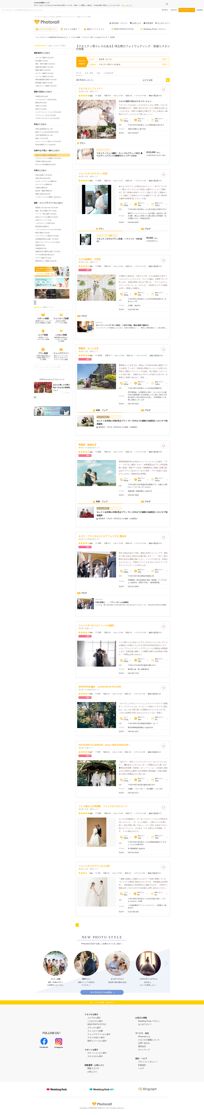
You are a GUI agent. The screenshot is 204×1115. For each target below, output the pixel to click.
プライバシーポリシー (148, 1062)
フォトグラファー (61, 353)
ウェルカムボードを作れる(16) (45, 99)
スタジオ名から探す (96, 1037)
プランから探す (94, 1027)
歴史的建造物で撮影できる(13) (45, 79)
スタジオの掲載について (148, 1040)
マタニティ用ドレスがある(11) (45, 155)
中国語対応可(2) (40, 248)
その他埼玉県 (108, 73)
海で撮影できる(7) (41, 61)
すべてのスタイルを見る (101, 992)
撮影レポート (159, 120)
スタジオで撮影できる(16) (44, 57)
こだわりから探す (95, 1021)
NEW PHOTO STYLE (124, 29)
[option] (55, 969)
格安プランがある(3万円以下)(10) (46, 132)
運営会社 (142, 1046)
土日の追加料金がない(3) (44, 135)
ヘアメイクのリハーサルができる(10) (48, 229)
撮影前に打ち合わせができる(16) (46, 207)
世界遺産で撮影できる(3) (44, 83)
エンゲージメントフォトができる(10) (48, 112)
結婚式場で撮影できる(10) (44, 67)
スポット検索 (43, 318)
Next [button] (164, 963)
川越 (98, 73)
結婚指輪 (200, 10)
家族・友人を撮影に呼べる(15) (45, 211)
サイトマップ (144, 1050)
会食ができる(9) (40, 106)
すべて (78, 73)
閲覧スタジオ (93, 1068)
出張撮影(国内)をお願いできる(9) (46, 239)
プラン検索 (43, 353)
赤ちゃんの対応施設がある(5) (45, 164)
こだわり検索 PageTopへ (104, 1002)
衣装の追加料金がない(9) (44, 129)
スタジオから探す (95, 1056)
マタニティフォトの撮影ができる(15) (48, 158)
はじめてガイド (163, 23)
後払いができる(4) (41, 138)
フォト (126, 120)
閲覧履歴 (149, 23)
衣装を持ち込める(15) (42, 178)
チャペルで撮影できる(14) (44, 76)
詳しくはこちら (127, 5)
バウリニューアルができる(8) (45, 115)
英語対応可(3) (40, 245)
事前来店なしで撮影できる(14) (45, 261)
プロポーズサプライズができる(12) (47, 118)
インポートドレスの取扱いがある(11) (48, 197)
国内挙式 (165, 10)
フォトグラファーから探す (99, 1034)
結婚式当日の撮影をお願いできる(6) (47, 251)
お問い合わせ (144, 1043)
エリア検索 (43, 335)
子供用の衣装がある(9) (43, 161)
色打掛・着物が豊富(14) (43, 191)
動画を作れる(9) (40, 102)
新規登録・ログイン (120, 23)
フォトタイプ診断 (61, 318)
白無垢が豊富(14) (41, 187)
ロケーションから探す (97, 1053)
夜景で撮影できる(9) (42, 233)
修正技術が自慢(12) (42, 226)
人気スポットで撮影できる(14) (45, 86)
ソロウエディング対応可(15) (45, 223)
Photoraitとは (144, 1036)
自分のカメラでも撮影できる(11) (46, 217)
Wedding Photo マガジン (154, 29)
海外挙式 (174, 10)
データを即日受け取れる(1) (44, 254)
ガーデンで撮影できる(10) (44, 73)
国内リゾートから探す (97, 1041)
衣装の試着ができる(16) (43, 175)
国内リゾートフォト (95, 29)
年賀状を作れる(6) (41, 96)
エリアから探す (94, 1018)
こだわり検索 (61, 335)
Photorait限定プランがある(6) (45, 144)
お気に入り (92, 1072)
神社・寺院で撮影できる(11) (45, 64)
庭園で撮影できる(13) (42, 70)
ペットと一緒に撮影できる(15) (45, 214)
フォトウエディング (187, 10)
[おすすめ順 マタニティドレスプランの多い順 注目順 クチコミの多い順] (156, 80)
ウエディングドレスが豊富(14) (45, 181)
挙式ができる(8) (40, 109)
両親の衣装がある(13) (42, 194)
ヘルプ (141, 1068)
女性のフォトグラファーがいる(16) (47, 242)
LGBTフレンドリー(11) (43, 220)
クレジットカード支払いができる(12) (48, 141)
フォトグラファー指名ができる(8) (47, 236)
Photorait (102, 1104)
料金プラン (141, 120)
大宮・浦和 (89, 73)
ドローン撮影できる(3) (43, 258)
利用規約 (142, 1065)
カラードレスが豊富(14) (43, 184)
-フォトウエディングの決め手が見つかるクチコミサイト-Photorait (47, 21)
